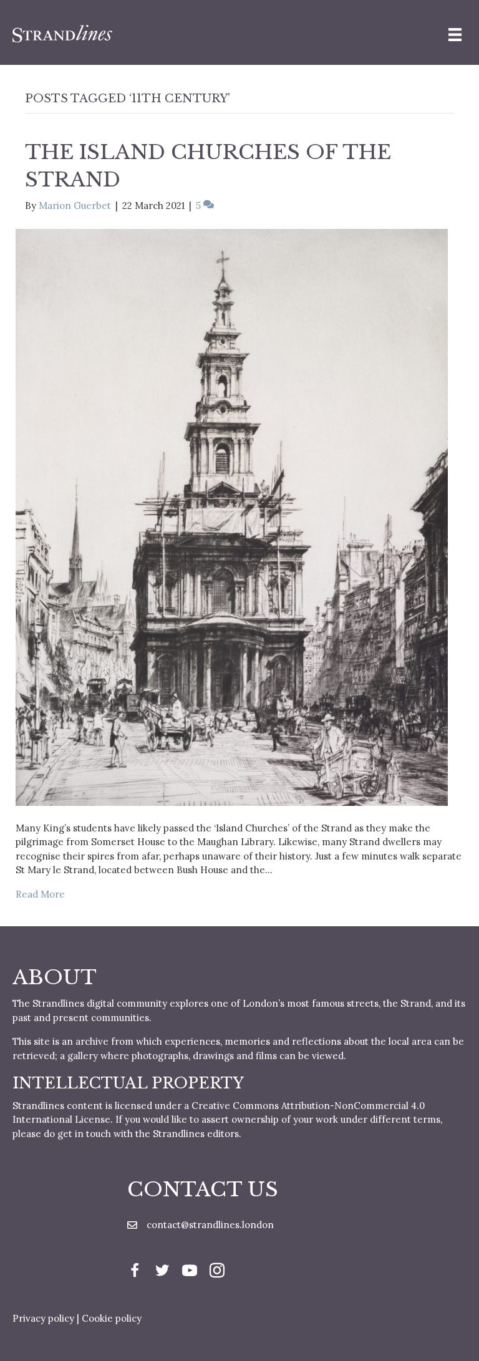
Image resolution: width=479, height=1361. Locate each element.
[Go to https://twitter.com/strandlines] (162, 1272)
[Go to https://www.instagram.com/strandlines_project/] (217, 1272)
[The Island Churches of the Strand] (232, 516)
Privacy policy (43, 1318)
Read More (40, 894)
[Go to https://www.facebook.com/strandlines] (134, 1272)
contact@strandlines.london (210, 1225)
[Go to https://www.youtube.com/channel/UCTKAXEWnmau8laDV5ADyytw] (189, 1272)
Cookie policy (112, 1318)
